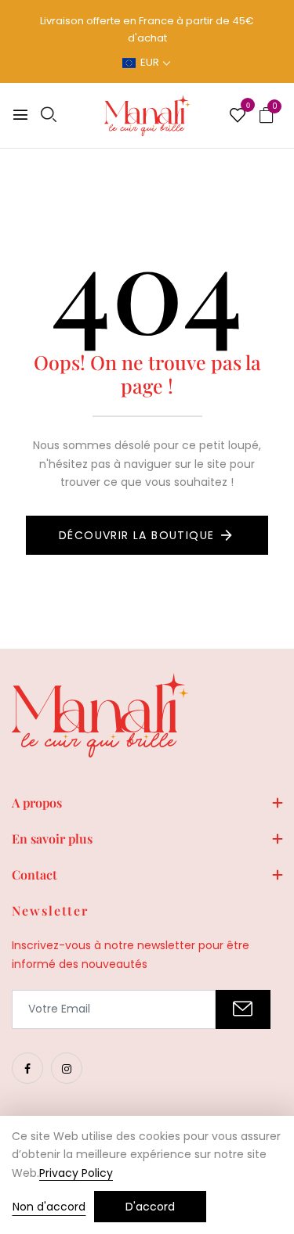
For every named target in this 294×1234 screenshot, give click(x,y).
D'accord (150, 1206)
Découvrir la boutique (136, 535)
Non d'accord (49, 1206)
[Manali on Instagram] (66, 1068)
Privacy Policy (76, 1173)
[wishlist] (237, 117)
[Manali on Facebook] (27, 1068)
